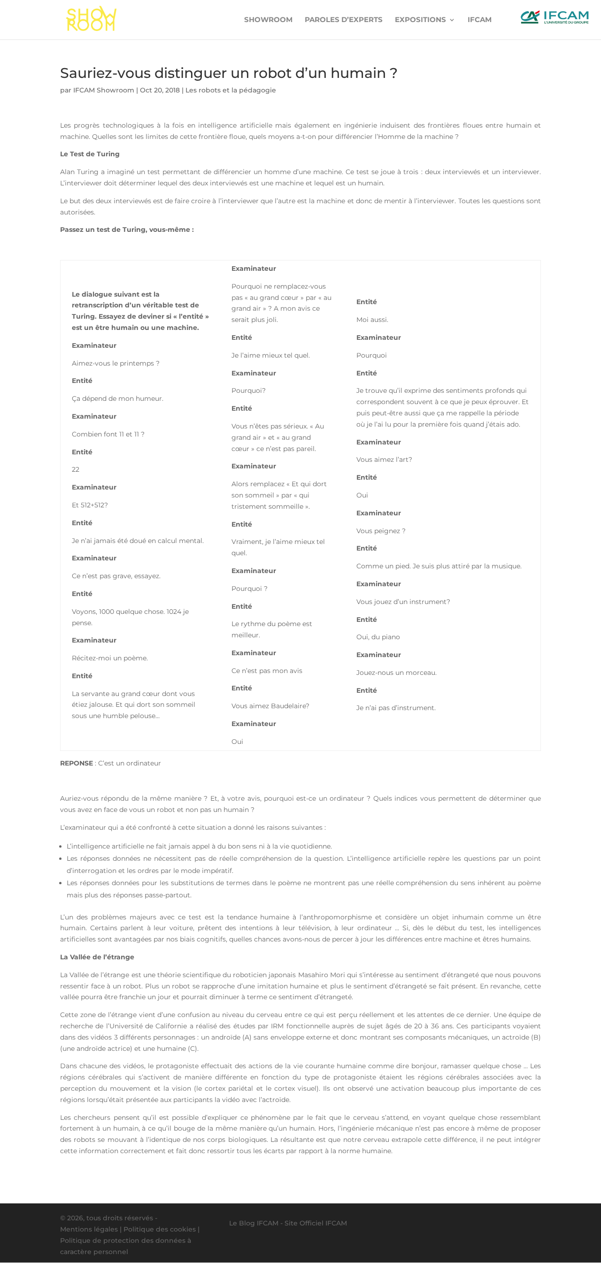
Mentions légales (89, 1229)
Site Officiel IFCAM (316, 1223)
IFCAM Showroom (103, 90)
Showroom (268, 20)
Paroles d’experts (344, 20)
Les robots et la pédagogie (230, 90)
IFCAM (480, 20)
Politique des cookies (159, 1229)
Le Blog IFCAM (253, 1223)
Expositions (420, 20)
